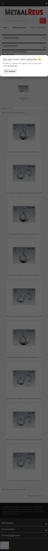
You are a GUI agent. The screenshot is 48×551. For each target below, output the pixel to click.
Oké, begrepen (10, 71)
